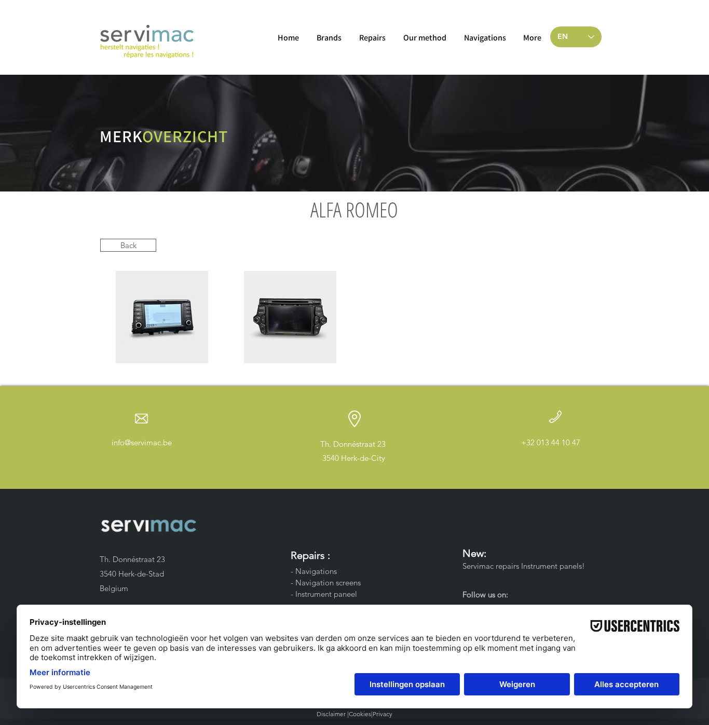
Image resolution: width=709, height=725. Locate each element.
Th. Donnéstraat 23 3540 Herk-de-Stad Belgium (133, 573)
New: (475, 553)
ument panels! (561, 566)
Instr (527, 566)
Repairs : (312, 555)
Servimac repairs (490, 566)
